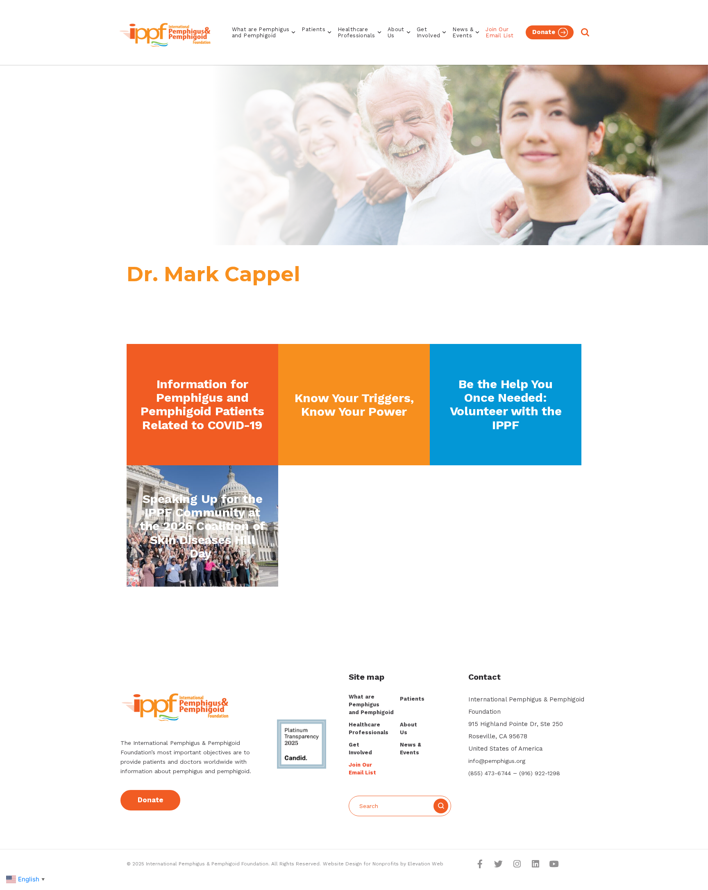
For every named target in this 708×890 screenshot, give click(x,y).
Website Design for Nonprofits (361, 864)
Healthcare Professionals (356, 32)
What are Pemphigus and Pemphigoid (261, 32)
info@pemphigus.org (496, 761)
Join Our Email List (499, 32)
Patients (313, 29)
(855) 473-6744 (489, 773)
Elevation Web (425, 864)
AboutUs (396, 32)
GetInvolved (428, 32)
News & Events (462, 32)
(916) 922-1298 (539, 773)
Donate (543, 32)
